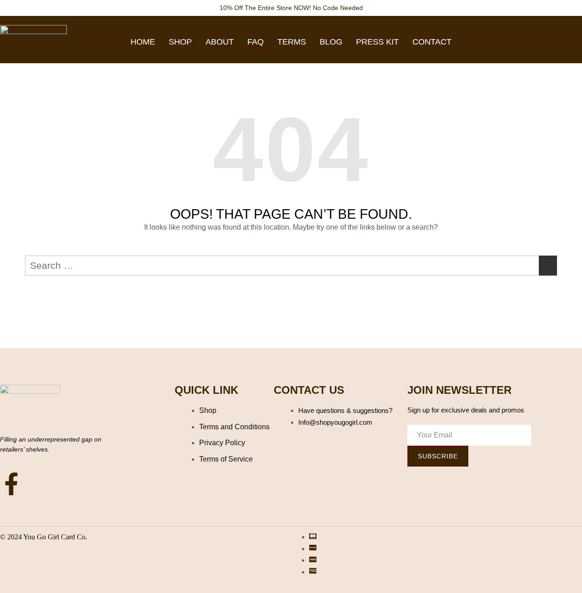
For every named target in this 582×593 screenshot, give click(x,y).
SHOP (180, 41)
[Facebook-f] (11, 483)
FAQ (255, 41)
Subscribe (438, 456)
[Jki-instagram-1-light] (43, 483)
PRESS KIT (377, 41)
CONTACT (432, 41)
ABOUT (220, 41)
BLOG (331, 41)
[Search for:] (291, 266)
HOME (142, 41)
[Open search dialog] (566, 40)
